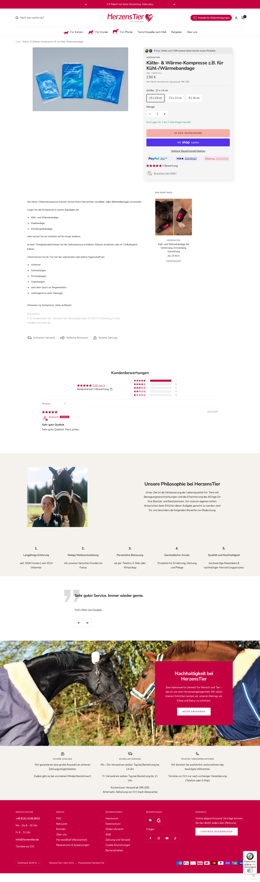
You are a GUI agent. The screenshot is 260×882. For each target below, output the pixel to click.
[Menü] (255, 853)
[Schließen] (201, 393)
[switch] (250, 870)
